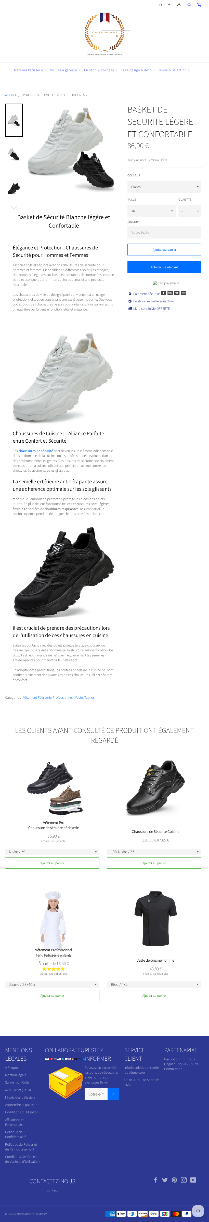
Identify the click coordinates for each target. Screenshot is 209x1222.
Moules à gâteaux (64, 70)
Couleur (133, 175)
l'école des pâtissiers (20, 1097)
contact (52, 1190)
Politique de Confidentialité (15, 1134)
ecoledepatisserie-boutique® (30, 1214)
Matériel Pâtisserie (29, 70)
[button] (53, 969)
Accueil (11, 95)
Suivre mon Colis (17, 1082)
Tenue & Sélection (173, 70)
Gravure (133, 222)
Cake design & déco (137, 70)
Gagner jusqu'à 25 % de (181, 1064)
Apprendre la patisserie (22, 1104)
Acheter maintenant (164, 267)
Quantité (184, 199)
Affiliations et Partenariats (14, 1122)
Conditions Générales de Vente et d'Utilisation (22, 1159)
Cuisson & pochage (99, 70)
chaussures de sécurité (36, 450)
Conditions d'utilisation (21, 1112)
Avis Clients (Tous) (18, 1090)
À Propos (12, 1067)
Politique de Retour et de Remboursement (21, 1146)
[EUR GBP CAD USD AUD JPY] (164, 5)
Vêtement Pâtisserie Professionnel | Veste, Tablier (58, 697)
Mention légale (15, 1075)
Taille (131, 199)
